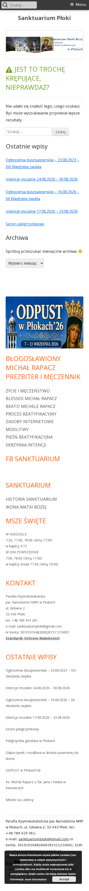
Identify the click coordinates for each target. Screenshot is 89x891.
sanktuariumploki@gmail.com (44, 839)
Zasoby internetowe (30, 421)
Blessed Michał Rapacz (31, 398)
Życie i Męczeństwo (28, 391)
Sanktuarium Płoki (44, 18)
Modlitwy (17, 429)
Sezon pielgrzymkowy (25, 224)
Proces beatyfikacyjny (31, 414)
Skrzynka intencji (26, 445)
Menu (81, 4)
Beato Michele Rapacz (31, 406)
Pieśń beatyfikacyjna (29, 437)
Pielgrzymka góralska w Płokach (30, 740)
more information (36, 879)
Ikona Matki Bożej (26, 507)
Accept (64, 879)
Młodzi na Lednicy (19, 799)
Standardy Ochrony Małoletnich (33, 638)
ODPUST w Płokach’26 (23, 770)
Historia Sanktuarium (31, 499)
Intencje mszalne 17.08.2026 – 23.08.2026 (42, 211)
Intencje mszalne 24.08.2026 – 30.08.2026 (42, 179)
